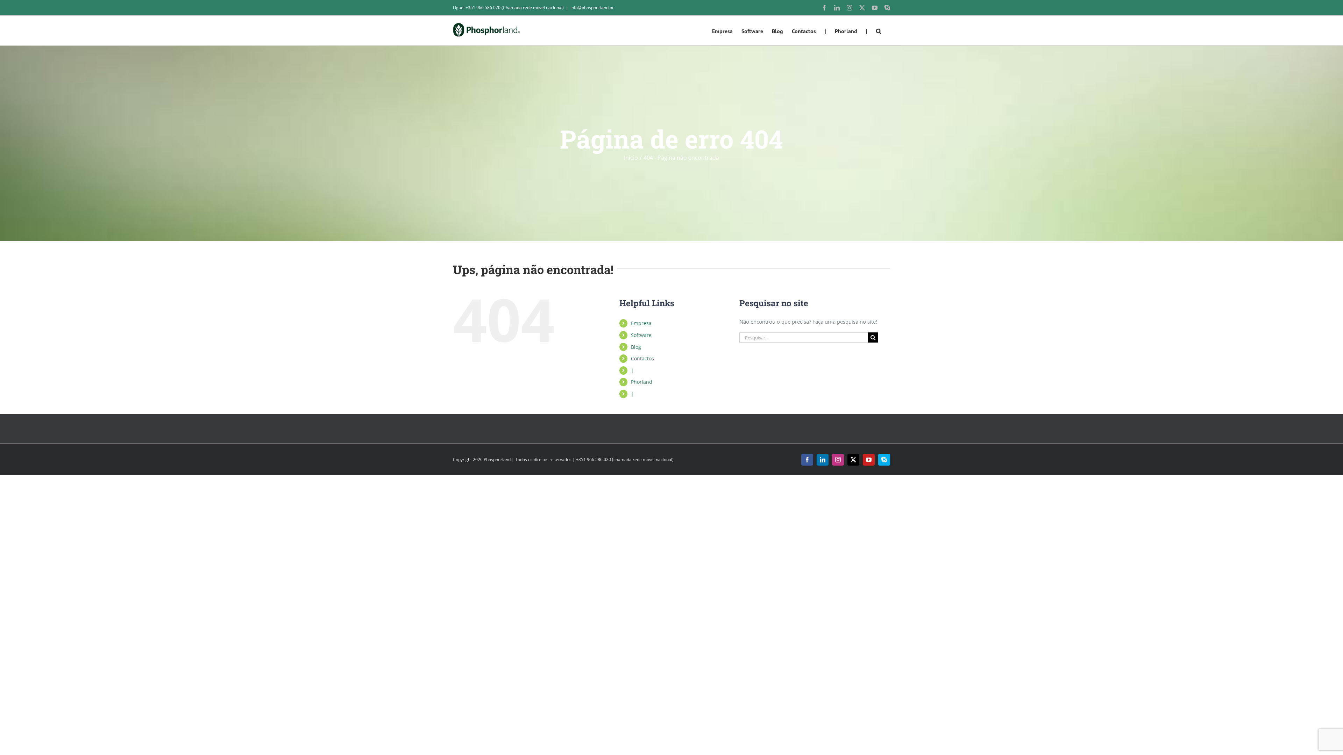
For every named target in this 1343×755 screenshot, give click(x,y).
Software (641, 335)
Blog (636, 347)
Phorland (641, 382)
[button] (878, 30)
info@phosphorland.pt (591, 7)
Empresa (641, 323)
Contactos (642, 358)
